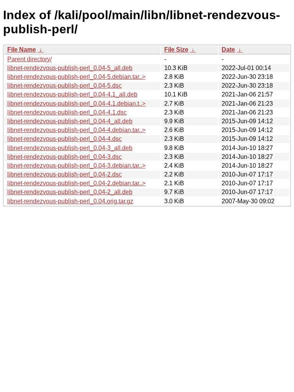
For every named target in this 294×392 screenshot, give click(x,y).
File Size (176, 49)
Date (228, 49)
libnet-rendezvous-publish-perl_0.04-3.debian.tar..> (76, 165)
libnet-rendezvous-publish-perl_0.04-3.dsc (64, 157)
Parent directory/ (29, 59)
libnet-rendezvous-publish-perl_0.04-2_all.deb (69, 192)
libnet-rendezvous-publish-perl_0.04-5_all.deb (69, 68)
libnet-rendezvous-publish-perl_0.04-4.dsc (64, 139)
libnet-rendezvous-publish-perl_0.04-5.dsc (64, 85)
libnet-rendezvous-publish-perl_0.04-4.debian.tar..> (76, 130)
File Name (21, 49)
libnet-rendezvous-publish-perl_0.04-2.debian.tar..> (76, 183)
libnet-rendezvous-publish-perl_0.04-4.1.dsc (67, 112)
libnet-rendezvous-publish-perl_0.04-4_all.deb (69, 121)
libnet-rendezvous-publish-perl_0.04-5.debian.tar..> (76, 77)
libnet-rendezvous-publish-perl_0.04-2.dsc (64, 174)
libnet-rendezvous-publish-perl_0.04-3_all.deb (69, 148)
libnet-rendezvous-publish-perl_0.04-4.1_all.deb (72, 94)
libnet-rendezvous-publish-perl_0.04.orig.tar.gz (70, 201)
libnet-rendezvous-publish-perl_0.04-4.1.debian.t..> (76, 103)
